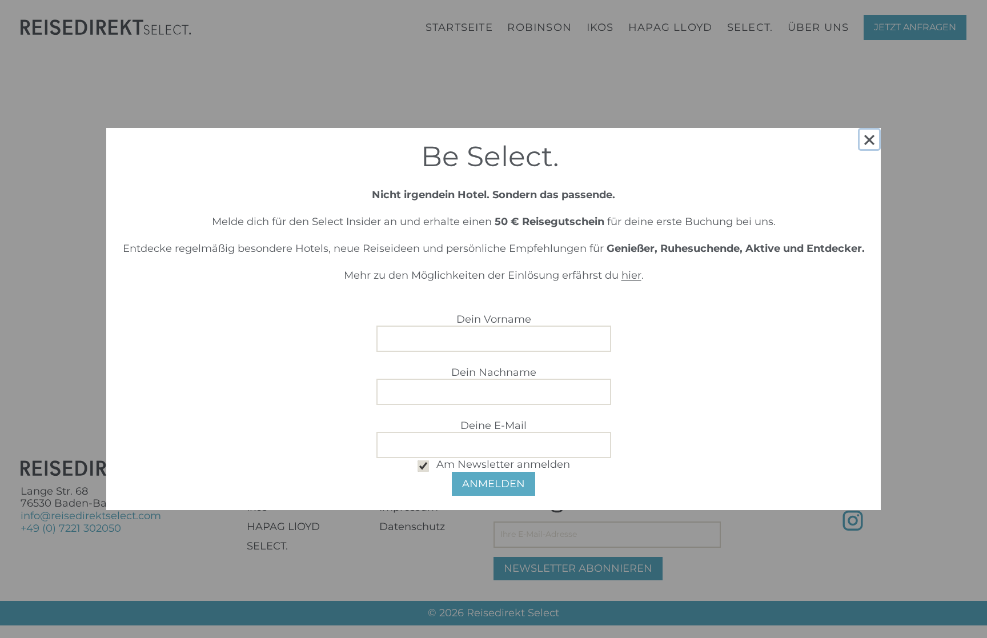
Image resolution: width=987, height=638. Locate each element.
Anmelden (493, 484)
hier (631, 275)
